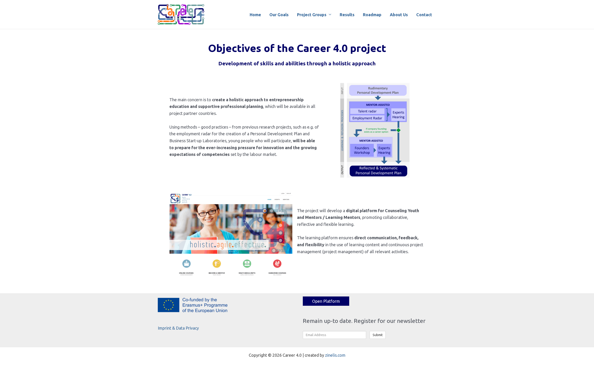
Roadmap (372, 14)
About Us (399, 14)
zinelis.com (335, 355)
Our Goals (279, 14)
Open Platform (326, 301)
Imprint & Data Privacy (178, 328)
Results (347, 14)
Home (255, 14)
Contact (424, 14)
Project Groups (311, 14)
